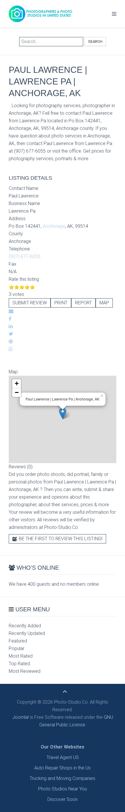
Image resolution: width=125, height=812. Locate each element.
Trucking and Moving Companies (62, 778)
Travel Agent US (63, 757)
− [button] (17, 392)
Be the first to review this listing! (60, 538)
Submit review (29, 303)
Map (104, 303)
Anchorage (54, 226)
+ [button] (17, 383)
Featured (18, 641)
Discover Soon (62, 799)
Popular (16, 648)
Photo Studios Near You (62, 789)
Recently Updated (27, 633)
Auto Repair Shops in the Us (62, 768)
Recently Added (25, 626)
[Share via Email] (11, 311)
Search (95, 41)
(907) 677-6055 (24, 256)
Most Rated (21, 656)
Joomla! (20, 717)
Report (83, 303)
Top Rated (19, 663)
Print (60, 303)
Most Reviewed (24, 671)
